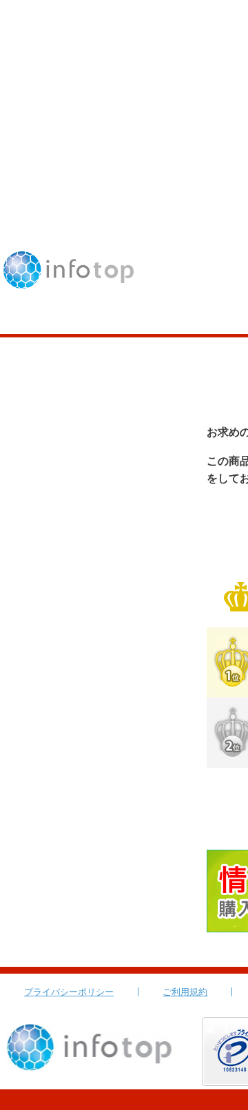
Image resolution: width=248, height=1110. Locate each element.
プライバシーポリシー (69, 992)
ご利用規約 (185, 992)
